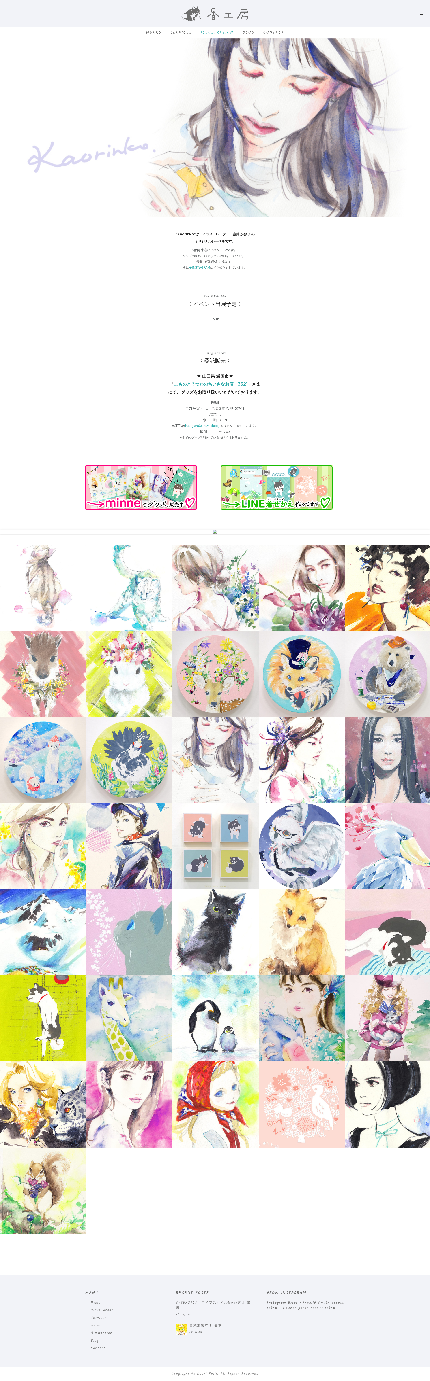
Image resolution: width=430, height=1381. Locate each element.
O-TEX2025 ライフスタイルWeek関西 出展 (213, 1305)
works (153, 33)
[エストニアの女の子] (215, 1104)
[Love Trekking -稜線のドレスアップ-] (215, 674)
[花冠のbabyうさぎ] (129, 674)
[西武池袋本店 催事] (181, 1329)
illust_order (102, 1310)
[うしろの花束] (215, 588)
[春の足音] (43, 588)
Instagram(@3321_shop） (203, 426)
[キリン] (129, 1018)
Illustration (217, 33)
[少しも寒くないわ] (215, 1018)
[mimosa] (43, 846)
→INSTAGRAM (199, 267)
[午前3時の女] (302, 588)
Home (96, 1302)
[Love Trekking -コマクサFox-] (302, 674)
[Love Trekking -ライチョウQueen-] (129, 760)
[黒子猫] (215, 932)
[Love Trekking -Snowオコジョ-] (43, 760)
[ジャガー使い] (43, 1104)
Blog (248, 33)
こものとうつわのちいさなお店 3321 (211, 384)
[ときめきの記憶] (215, 760)
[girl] (129, 1104)
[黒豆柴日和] (215, 846)
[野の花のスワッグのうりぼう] (43, 674)
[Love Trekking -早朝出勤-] (302, 846)
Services (181, 33)
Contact (273, 33)
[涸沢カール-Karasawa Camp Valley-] (43, 932)
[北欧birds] (302, 1104)
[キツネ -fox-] (302, 932)
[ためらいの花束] (302, 760)
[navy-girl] (129, 846)
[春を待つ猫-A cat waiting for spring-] (129, 932)
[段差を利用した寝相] (43, 1018)
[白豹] (129, 588)
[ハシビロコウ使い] (302, 1018)
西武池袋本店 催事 (205, 1325)
